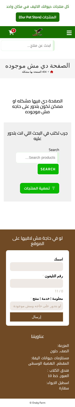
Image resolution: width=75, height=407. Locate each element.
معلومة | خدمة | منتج (46, 298)
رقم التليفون (52, 276)
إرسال (36, 317)
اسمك (58, 259)
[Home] (51, 71)
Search (54, 149)
